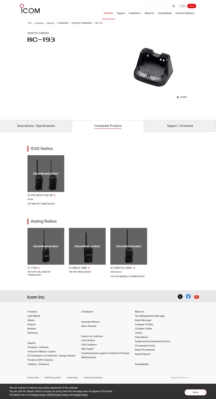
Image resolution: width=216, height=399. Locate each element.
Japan (182, 6)
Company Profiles (144, 324)
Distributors (135, 13)
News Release (88, 326)
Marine (31, 320)
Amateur (31, 328)
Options (50, 23)
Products (108, 13)
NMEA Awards (88, 357)
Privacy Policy (33, 378)
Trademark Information (93, 378)
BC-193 (99, 23)
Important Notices (90, 321)
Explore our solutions (92, 336)
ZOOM (183, 97)
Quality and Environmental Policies (152, 341)
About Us (149, 13)
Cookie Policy (72, 378)
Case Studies (88, 340)
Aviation (31, 324)
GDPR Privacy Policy (53, 378)
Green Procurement (145, 349)
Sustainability (165, 13)
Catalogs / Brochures (38, 364)
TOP (29, 23)
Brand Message (143, 320)
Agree (196, 392)
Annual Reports (142, 354)
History (138, 332)
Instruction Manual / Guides (41, 351)
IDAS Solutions (89, 344)
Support (121, 13)
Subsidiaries (141, 337)
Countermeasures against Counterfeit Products (105, 353)
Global (191, 6)
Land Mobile (33, 316)
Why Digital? (87, 349)
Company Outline (143, 328)
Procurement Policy (145, 345)
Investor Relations (184, 13)
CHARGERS (63, 23)
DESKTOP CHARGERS (82, 23)
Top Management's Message (150, 316)
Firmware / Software (38, 347)
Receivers (32, 332)
